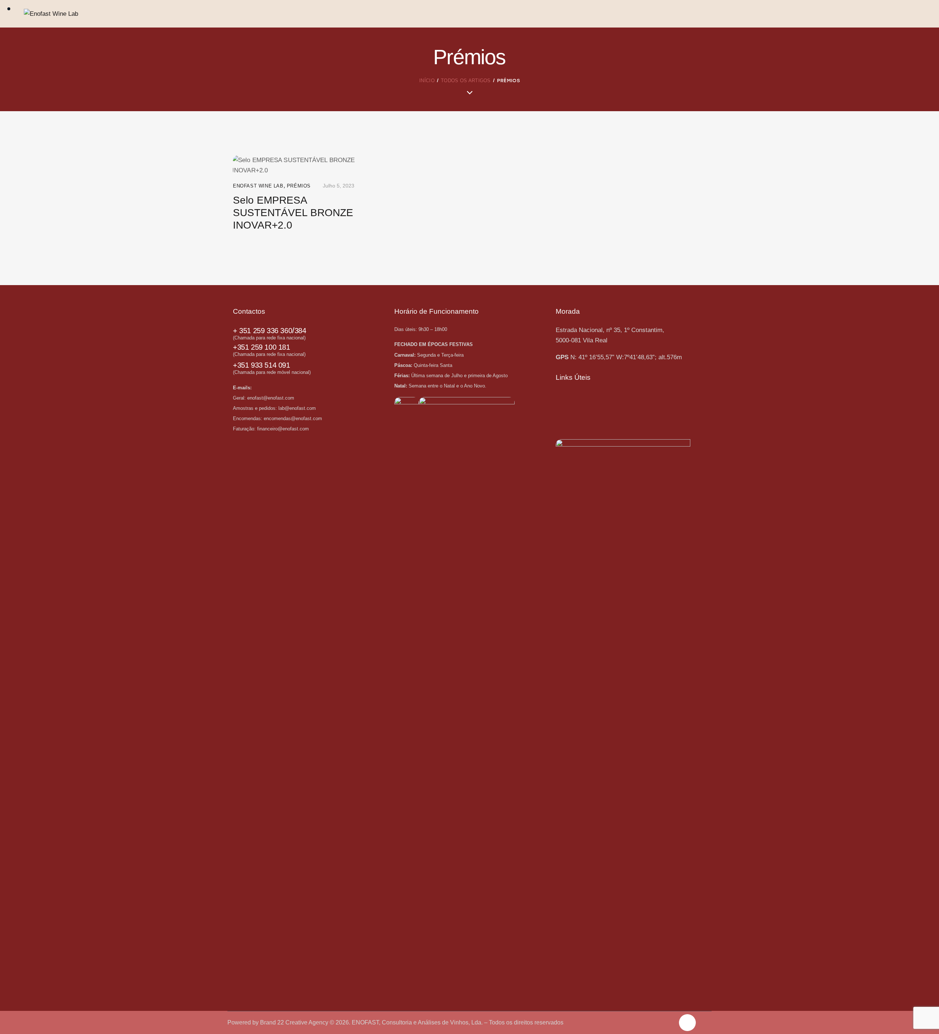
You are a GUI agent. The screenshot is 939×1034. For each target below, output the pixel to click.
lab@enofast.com (297, 408)
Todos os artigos (466, 80)
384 (300, 331)
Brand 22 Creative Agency (295, 1022)
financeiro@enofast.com (283, 429)
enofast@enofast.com (271, 398)
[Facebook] (687, 1022)
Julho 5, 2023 (338, 186)
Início (427, 80)
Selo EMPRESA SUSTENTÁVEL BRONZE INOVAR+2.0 (293, 212)
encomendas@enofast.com (293, 418)
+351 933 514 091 (261, 365)
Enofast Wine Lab (258, 186)
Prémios (299, 186)
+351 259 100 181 (261, 347)
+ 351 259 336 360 (262, 331)
